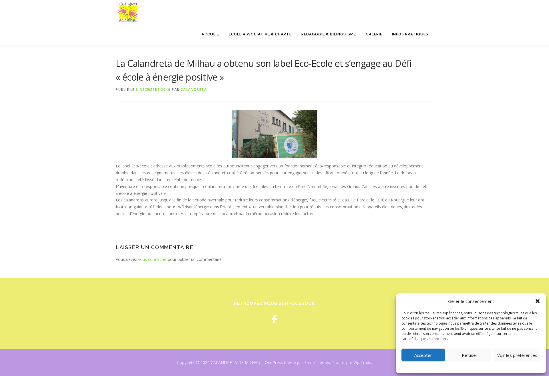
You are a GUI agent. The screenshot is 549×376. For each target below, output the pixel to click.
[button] (537, 301)
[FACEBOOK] (274, 319)
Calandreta (194, 89)
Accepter (423, 355)
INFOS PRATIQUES (410, 34)
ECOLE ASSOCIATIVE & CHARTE (260, 34)
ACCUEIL (210, 34)
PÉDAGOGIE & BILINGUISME (328, 34)
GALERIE (374, 34)
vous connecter (152, 259)
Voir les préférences (517, 355)
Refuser (470, 355)
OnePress (274, 362)
